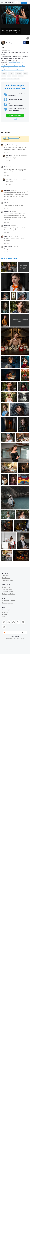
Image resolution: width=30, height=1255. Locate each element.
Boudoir (4, 73)
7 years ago (14, 144)
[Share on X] (27, 42)
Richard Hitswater (8, 202)
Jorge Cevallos (7, 145)
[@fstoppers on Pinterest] (23, 622)
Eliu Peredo (7, 166)
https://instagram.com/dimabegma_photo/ (13, 66)
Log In (21, 1)
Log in (15, 119)
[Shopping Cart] (16, 2)
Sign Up (24, 3)
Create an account (13, 138)
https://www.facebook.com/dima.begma (12, 70)
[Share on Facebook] (24, 42)
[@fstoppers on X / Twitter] (18, 622)
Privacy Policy (9, 638)
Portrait (11, 73)
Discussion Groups (7, 591)
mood (3, 76)
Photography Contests (8, 594)
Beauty (4, 79)
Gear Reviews (6, 578)
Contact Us (5, 612)
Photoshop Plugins (7, 603)
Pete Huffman (7, 190)
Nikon (14, 76)
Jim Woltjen (7, 225)
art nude (16, 79)
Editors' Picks (6, 587)
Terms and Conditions (18, 638)
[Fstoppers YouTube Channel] (9, 622)
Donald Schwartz (8, 246)
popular (20, 76)
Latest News (5, 576)
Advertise (4, 614)
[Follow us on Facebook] (14, 622)
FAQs (3, 617)
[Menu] (2, 2)
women (10, 79)
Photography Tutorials (8, 601)
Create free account (15, 115)
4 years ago (15, 246)
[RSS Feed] (4, 627)
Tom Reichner (7, 211)
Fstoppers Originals (7, 580)
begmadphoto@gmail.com (15, 62)
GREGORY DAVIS (8, 236)
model (25, 73)
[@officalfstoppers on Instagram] (4, 622)
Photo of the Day (7, 589)
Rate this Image (7, 30)
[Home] (9, 2)
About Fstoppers (7, 610)
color (9, 76)
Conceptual (19, 73)
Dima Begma (10, 43)
